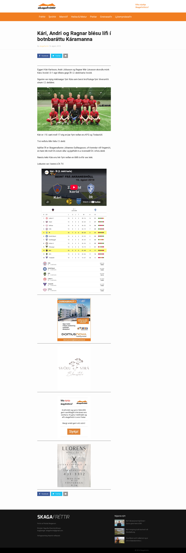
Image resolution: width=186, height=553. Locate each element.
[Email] (65, 56)
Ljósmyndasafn (123, 16)
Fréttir (42, 16)
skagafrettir (44, 46)
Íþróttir (52, 16)
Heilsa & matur (79, 16)
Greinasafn (106, 16)
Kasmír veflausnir (54, 536)
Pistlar (93, 16)
